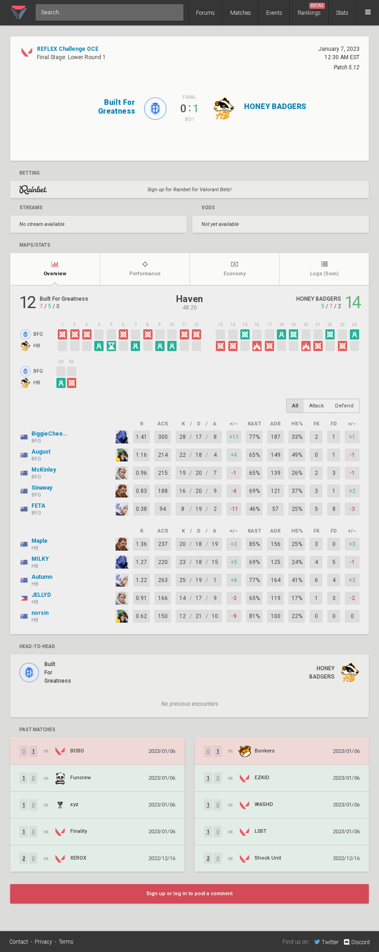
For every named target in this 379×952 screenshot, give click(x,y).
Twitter (330, 942)
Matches (240, 13)
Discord (360, 942)
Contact (18, 942)
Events (274, 13)
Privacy (43, 942)
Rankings (311, 9)
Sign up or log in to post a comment (189, 894)
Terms (66, 942)
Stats (342, 13)
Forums (205, 13)
